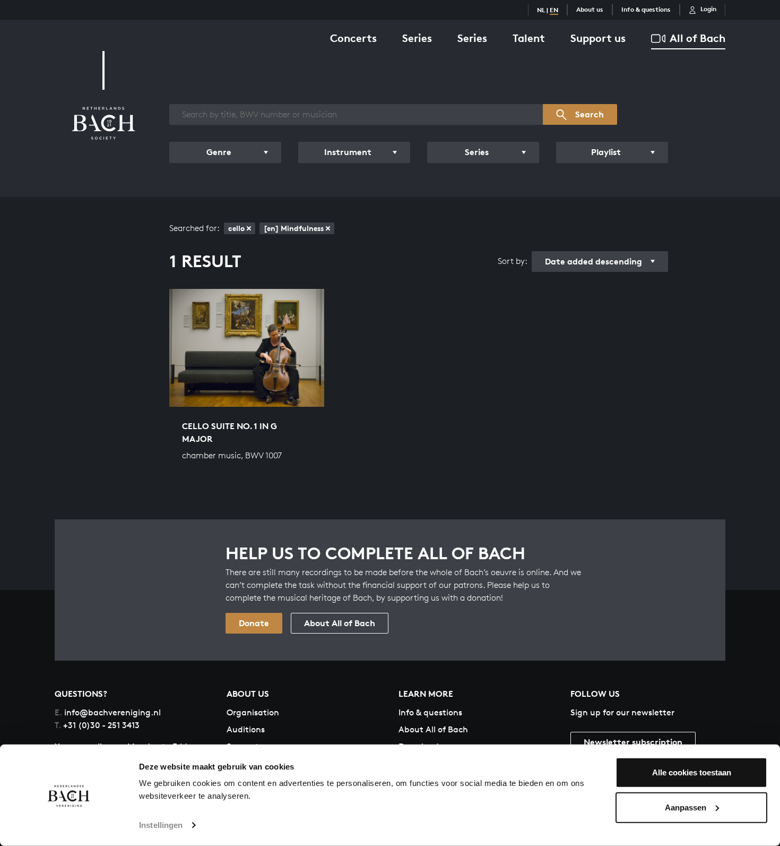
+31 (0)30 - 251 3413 (97, 725)
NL (541, 10)
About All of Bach (339, 623)
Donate (254, 623)
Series (417, 38)
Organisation (253, 712)
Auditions (246, 729)
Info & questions (646, 9)
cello (236, 228)
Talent (529, 38)
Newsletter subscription (633, 742)
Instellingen (161, 825)
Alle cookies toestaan (691, 772)
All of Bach (697, 38)
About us (589, 9)
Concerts (353, 38)
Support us (598, 38)
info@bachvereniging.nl (108, 712)
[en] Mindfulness (294, 228)
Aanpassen (685, 806)
